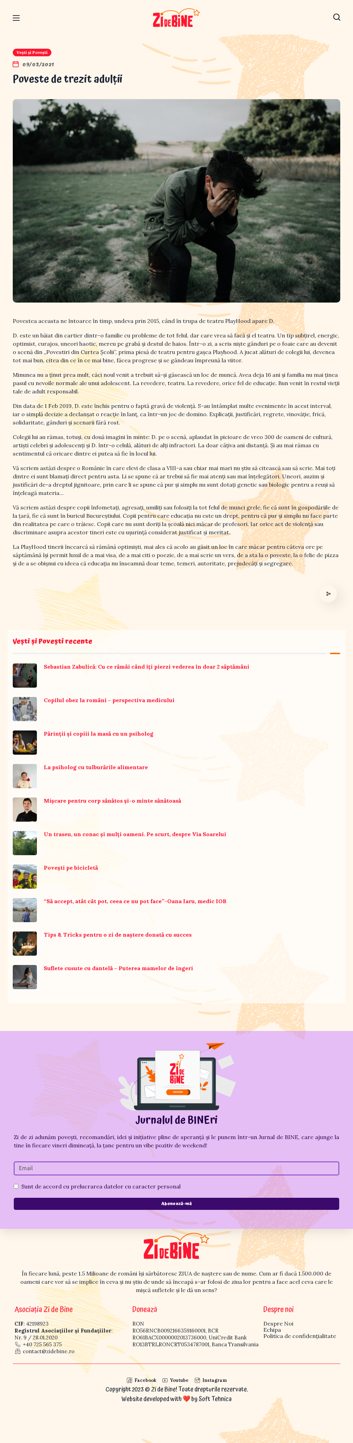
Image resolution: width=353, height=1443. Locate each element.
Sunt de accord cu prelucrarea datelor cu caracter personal (101, 1186)
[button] (336, 17)
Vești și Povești (32, 52)
